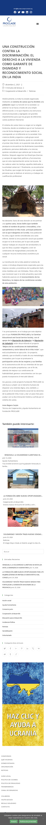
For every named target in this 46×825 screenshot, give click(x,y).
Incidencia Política (8, 622)
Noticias (32, 91)
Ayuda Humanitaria (9, 605)
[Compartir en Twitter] (4, 648)
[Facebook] (15, 12)
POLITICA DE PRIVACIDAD (11, 783)
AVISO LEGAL (6, 776)
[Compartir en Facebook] (10, 648)
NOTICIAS (4, 770)
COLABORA (5, 796)
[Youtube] (23, 12)
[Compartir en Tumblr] (10, 654)
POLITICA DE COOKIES (9, 780)
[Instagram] (31, 12)
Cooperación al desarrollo (15, 91)
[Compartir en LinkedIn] (27, 648)
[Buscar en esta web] (23, 551)
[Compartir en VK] (38, 648)
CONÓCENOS (6, 756)
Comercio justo (7, 609)
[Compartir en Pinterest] (21, 648)
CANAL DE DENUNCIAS (9, 790)
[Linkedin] (27, 12)
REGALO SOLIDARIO (8, 803)
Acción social (6, 600)
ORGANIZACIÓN (7, 767)
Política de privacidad (28, 821)
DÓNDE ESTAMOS (7, 763)
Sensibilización (7, 631)
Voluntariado (7, 635)
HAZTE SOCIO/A (7, 800)
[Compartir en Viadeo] (16, 654)
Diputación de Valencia (21, 340)
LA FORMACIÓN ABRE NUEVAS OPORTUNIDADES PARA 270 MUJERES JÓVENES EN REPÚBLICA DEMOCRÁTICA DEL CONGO (23, 575)
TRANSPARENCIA (7, 787)
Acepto (14, 821)
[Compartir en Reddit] (4, 654)
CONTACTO (5, 807)
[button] (38, 24)
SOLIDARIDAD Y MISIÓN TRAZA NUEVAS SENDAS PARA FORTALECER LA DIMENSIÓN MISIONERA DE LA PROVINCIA (21, 584)
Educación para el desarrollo (12, 618)
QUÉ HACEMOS (6, 760)
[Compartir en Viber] (33, 648)
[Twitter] (19, 12)
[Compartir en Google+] (16, 648)
